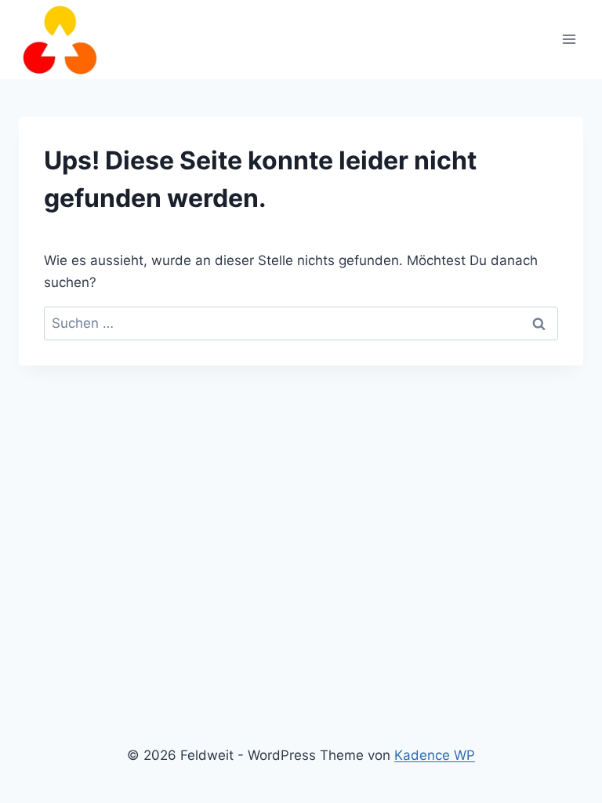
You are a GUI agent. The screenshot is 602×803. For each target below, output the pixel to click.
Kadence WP (434, 755)
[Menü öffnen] (568, 39)
